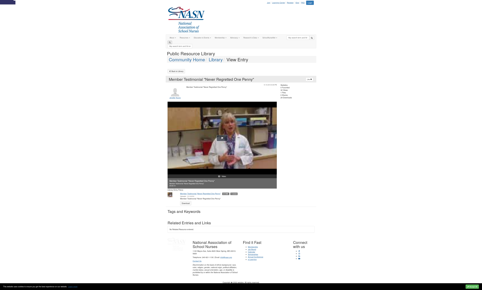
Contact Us (197, 261)
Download (186, 203)
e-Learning (252, 259)
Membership (253, 247)
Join (268, 2)
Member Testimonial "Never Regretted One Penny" (200, 193)
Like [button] (308, 79)
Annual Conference (255, 257)
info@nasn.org (226, 257)
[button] (173, 37)
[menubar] (286, 2)
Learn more (72, 286)
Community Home (187, 59)
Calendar (251, 252)
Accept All (473, 286)
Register (290, 2)
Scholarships (253, 254)
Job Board (252, 249)
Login (310, 3)
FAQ (303, 2)
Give (297, 2)
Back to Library (177, 71)
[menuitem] (269, 2)
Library (216, 59)
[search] (311, 37)
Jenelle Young (175, 97)
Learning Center (278, 2)
